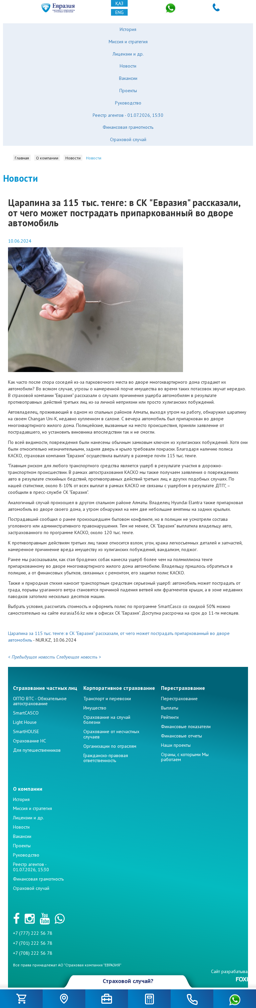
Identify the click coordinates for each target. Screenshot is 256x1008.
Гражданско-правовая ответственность (105, 757)
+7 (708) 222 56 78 (32, 953)
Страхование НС (29, 741)
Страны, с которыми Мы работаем (185, 756)
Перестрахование (179, 699)
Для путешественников (37, 750)
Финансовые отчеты (181, 736)
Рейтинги (170, 717)
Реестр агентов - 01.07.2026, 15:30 (128, 115)
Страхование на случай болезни (106, 719)
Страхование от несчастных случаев (111, 733)
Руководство (128, 103)
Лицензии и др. (128, 54)
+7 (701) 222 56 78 (32, 943)
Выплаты (169, 708)
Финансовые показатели (186, 726)
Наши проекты (176, 745)
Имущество (94, 708)
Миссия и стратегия (128, 42)
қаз (119, 3)
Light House (25, 722)
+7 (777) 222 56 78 (32, 933)
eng (119, 12)
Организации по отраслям (109, 746)
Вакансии (128, 78)
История (128, 29)
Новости (128, 66)
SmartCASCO (26, 713)
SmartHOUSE (26, 731)
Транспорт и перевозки (107, 699)
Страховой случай (128, 139)
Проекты (128, 91)
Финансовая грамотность (128, 127)
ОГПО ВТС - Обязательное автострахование (40, 701)
